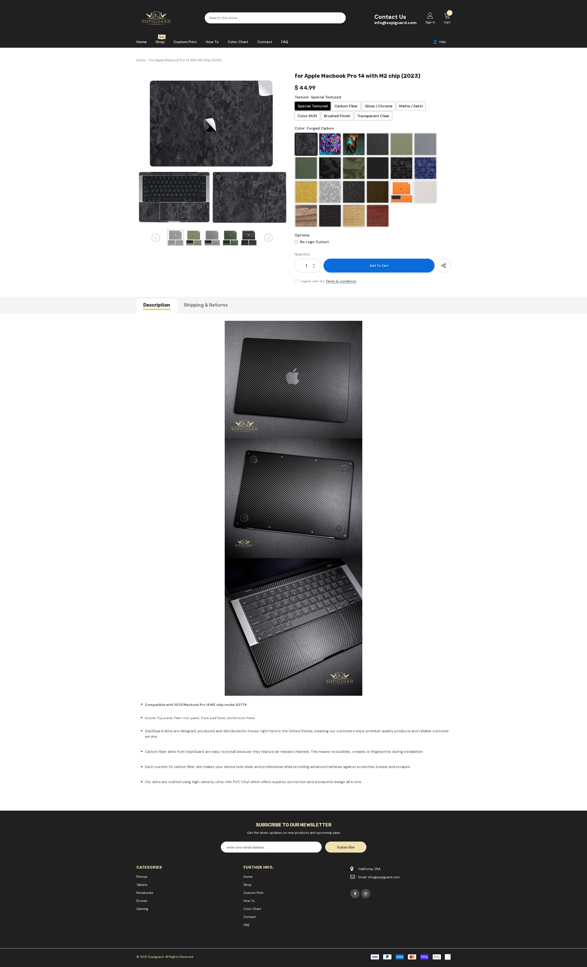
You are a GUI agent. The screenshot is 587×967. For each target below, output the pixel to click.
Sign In (430, 22)
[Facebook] (355, 893)
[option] (212, 149)
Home (140, 60)
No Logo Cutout (314, 241)
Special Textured (313, 106)
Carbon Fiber (346, 106)
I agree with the (313, 281)
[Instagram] (365, 893)
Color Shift (307, 116)
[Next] (268, 238)
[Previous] (156, 238)
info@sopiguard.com (395, 22)
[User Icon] (430, 15)
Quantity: (303, 254)
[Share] (444, 265)
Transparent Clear (373, 116)
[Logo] (167, 18)
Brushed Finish (337, 116)
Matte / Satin (411, 106)
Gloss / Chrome (379, 106)
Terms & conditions (341, 281)
